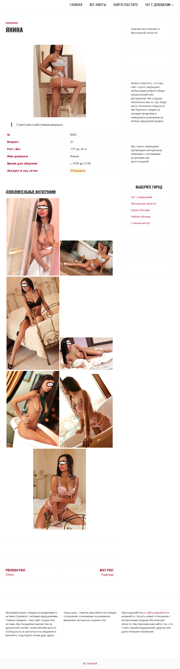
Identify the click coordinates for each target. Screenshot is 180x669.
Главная (76, 4)
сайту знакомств (156, 612)
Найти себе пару (126, 4)
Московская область (143, 203)
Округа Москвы (140, 210)
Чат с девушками (158, 4)
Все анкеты (98, 4)
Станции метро (140, 223)
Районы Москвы (140, 216)
